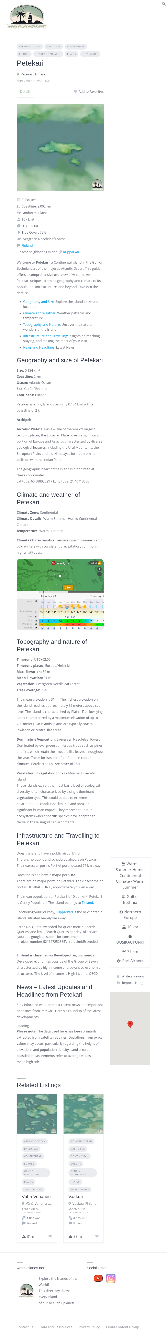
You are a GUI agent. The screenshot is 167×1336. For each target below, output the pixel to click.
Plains (71, 53)
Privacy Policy (89, 1327)
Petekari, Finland (33, 74)
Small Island (33, 1189)
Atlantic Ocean (29, 46)
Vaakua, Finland (85, 1203)
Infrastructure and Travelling (45, 336)
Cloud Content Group (122, 1327)
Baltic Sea (54, 46)
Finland (27, 245)
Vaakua (75, 1196)
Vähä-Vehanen (36, 1196)
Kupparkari (71, 252)
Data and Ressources (56, 1327)
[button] (164, 3)
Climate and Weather (39, 313)
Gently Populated (48, 53)
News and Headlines (38, 347)
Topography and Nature (41, 324)
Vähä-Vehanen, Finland (39, 1203)
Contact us (25, 1327)
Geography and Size (38, 301)
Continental (76, 46)
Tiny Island (90, 53)
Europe (24, 53)
